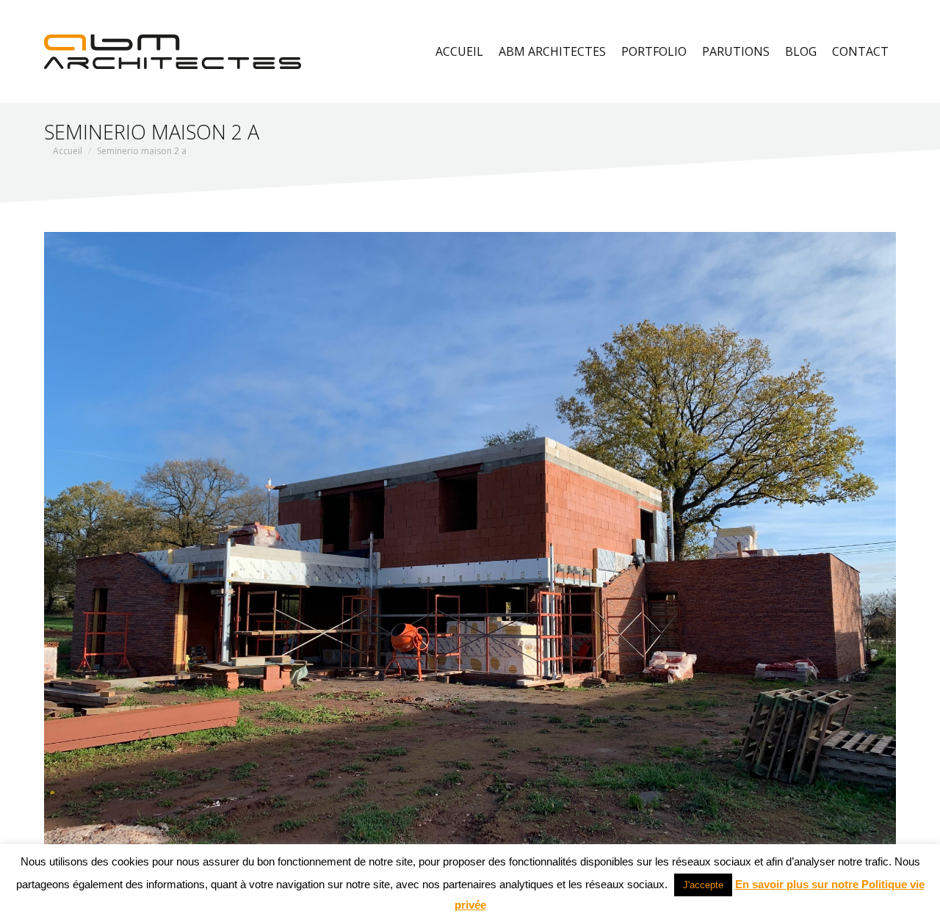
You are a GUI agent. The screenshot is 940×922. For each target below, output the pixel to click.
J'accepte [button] (703, 884)
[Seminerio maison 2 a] (470, 551)
